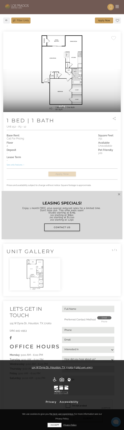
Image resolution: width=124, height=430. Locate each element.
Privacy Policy (70, 425)
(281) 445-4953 (18, 330)
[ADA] (55, 380)
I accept (54, 425)
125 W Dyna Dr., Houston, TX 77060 (31, 323)
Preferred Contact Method (80, 319)
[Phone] (110, 7)
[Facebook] (11, 338)
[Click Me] (62, 380)
